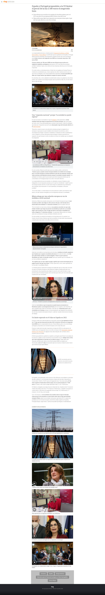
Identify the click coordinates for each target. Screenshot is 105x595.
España (51, 573)
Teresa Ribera (42, 54)
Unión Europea (36, 126)
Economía (43, 573)
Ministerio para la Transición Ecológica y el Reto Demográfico (52, 577)
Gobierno (54, 119)
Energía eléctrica (60, 573)
